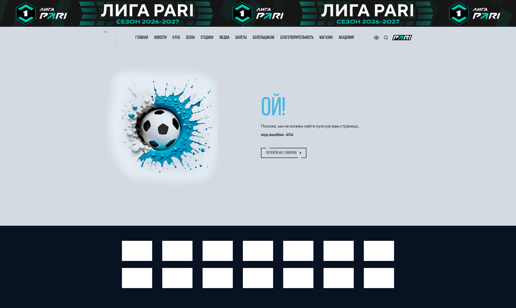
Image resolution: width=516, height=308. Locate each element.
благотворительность (296, 37)
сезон (190, 37)
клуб (176, 37)
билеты (241, 37)
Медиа (224, 37)
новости (160, 37)
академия (346, 37)
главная (141, 37)
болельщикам (263, 37)
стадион (207, 37)
